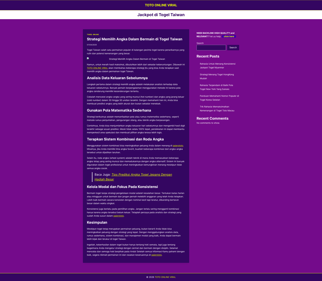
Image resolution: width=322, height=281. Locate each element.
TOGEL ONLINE (93, 34)
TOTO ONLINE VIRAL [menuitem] (97, 68)
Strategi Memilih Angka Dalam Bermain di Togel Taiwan (134, 39)
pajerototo (156, 255)
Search (200, 43)
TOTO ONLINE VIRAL (165, 277)
